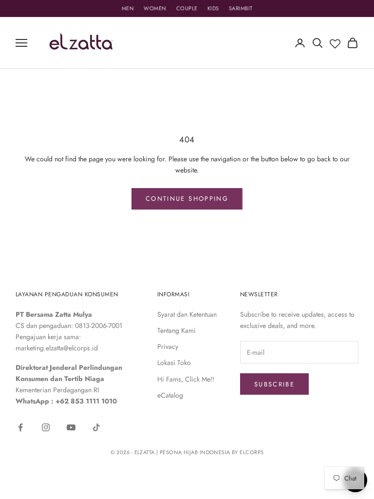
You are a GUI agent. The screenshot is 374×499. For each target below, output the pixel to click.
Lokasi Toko (174, 362)
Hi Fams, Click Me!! (185, 379)
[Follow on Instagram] (46, 427)
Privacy (167, 346)
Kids (213, 8)
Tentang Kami (176, 330)
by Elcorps (247, 452)
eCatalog (170, 395)
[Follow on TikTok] (96, 427)
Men (128, 8)
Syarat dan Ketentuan (187, 314)
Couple (187, 8)
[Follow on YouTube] (71, 427)
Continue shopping (187, 198)
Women (155, 8)
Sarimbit (241, 8)
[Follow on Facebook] (20, 427)
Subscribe (274, 384)
